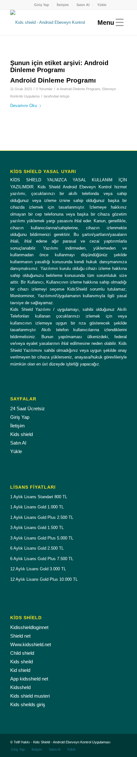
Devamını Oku (23, 105)
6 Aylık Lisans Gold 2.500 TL (37, 548)
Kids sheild (21, 661)
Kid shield (20, 670)
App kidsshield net (29, 678)
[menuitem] (42, 4)
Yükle (101, 5)
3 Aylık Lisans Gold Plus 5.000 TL (41, 538)
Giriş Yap (41, 5)
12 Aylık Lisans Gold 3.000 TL (38, 568)
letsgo (64, 96)
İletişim (63, 5)
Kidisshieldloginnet (29, 627)
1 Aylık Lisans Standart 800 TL (38, 496)
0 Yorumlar (44, 89)
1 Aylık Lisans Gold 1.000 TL (37, 507)
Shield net (20, 636)
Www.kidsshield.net (30, 644)
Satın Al (83, 5)
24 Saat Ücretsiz (27, 408)
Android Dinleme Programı (53, 80)
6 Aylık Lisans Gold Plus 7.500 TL (41, 558)
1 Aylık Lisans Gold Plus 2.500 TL (41, 517)
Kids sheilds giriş (27, 704)
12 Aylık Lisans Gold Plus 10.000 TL (44, 579)
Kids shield (21, 434)
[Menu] (109, 22)
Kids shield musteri (30, 696)
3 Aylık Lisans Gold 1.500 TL (37, 527)
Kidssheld (20, 687)
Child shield (22, 653)
